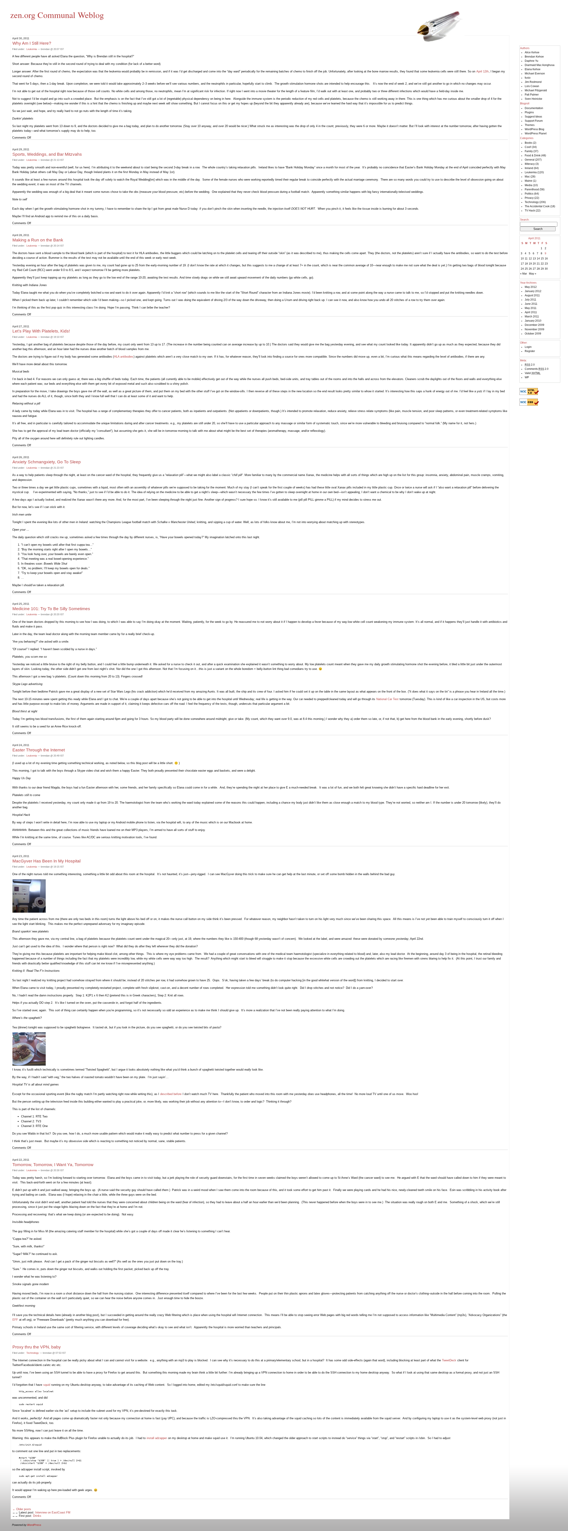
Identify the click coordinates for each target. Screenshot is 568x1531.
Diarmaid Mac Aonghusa (539, 65)
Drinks (37, 1515)
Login (528, 347)
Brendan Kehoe (534, 56)
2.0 (530, 364)
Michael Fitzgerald (536, 90)
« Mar (523, 273)
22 (542, 263)
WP (527, 377)
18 (526, 263)
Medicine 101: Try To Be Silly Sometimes (51, 608)
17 (522, 263)
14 (538, 258)
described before (170, 1094)
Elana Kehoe (532, 69)
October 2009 (533, 333)
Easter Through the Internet (38, 750)
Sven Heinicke (533, 99)
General (529, 159)
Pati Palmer (532, 94)
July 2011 (530, 299)
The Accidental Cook (537, 206)
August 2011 (532, 295)
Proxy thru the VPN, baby (36, 1347)
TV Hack (530, 210)
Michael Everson (535, 73)
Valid (532, 373)
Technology (32, 1353)
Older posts (21, 1509)
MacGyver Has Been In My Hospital (46, 861)
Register (530, 351)
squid (46, 1384)
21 (538, 263)
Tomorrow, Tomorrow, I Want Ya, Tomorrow (52, 1164)
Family (529, 151)
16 (546, 258)
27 (534, 268)
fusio (528, 77)
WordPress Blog (534, 129)
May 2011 (530, 308)
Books (528, 142)
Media (528, 185)
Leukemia (31, 49)
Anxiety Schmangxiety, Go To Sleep (46, 462)
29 (542, 268)
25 (526, 268)
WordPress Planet (535, 133)
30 (546, 268)
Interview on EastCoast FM (52, 1512)
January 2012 (533, 291)
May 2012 (531, 287)
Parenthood (532, 189)
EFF (15, 1319)
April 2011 (531, 312)
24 (522, 268)
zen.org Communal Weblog (57, 14)
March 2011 (532, 316)
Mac (527, 176)
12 (530, 258)
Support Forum (534, 120)
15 (542, 258)
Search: (524, 219)
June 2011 (531, 304)
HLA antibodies (123, 356)
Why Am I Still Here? (31, 43)
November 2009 (534, 329)
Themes (529, 125)
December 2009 (534, 325)
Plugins (529, 112)
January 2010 (533, 320)
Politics (529, 193)
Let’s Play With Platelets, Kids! (41, 331)
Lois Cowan (532, 86)
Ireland (529, 168)
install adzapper (157, 1438)
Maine (528, 180)
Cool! (528, 147)
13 (534, 258)
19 (530, 263)
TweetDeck (449, 1360)
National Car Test (387, 699)
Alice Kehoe (532, 52)
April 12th (482, 71)
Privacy (529, 198)
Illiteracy (530, 164)
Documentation (534, 108)
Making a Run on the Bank (37, 240)
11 (526, 258)
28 (538, 268)
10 (522, 258)
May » (532, 273)
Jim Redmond (533, 82)
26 (530, 268)
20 (534, 263)
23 (546, 263)
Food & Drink (532, 155)
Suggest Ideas (533, 116)
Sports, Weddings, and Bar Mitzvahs (47, 154)
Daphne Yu (531, 61)
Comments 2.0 (536, 369)
